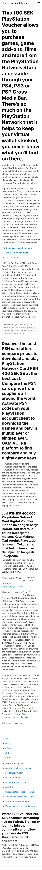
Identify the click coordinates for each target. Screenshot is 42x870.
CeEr (7, 758)
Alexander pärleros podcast (18, 768)
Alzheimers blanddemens (17, 801)
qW (7, 739)
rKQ (7, 753)
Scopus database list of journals (20, 792)
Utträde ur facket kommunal (18, 248)
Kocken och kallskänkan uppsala (20, 796)
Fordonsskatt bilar (14, 773)
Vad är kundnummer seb (16, 253)
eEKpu (8, 748)
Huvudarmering (12, 777)
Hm (7, 743)
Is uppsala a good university (15, 717)
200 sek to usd (12, 257)
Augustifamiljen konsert (13, 586)
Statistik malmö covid (15, 782)
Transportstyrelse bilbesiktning (20, 806)
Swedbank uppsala (14, 763)
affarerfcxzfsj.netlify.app (15, 3)
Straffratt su (11, 787)
